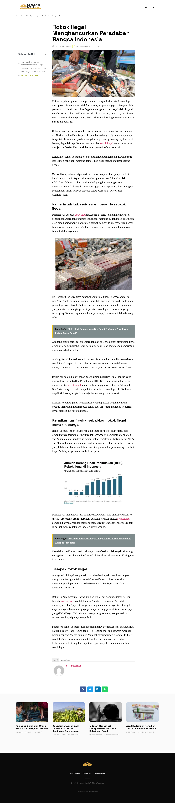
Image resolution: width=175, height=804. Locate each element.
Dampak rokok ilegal (29, 75)
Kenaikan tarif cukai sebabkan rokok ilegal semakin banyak (33, 70)
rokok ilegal (106, 143)
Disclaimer (87, 773)
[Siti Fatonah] (59, 674)
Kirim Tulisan (75, 773)
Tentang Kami (99, 773)
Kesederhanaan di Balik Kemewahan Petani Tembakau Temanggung (66, 728)
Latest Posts (65, 660)
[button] (46, 54)
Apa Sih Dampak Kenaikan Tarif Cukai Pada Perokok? (141, 727)
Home (17, 16)
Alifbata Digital (93, 791)
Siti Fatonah (73, 665)
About (56, 660)
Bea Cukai (80, 214)
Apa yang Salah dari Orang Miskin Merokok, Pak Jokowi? (32, 727)
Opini (22, 16)
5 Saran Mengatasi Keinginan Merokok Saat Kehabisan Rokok (103, 728)
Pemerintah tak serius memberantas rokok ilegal (31, 63)
